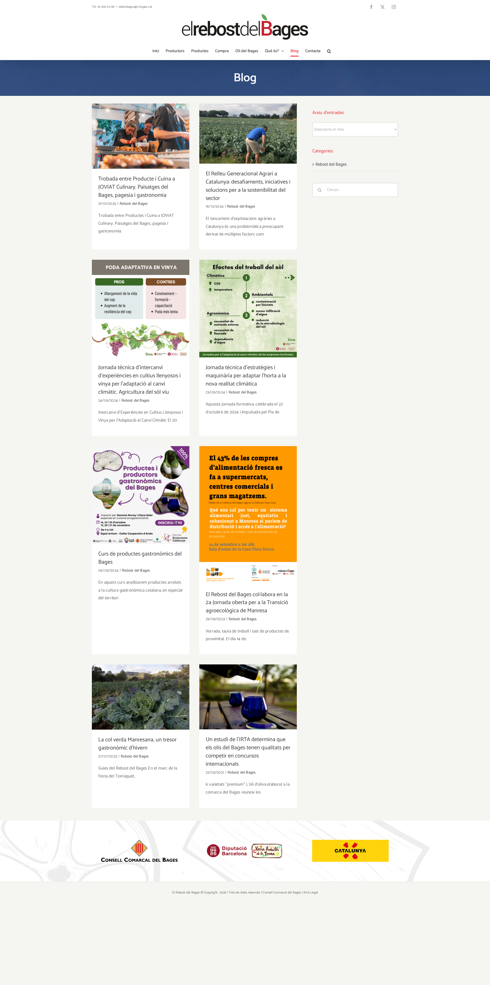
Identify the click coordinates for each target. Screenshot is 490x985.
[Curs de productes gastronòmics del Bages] (140, 495)
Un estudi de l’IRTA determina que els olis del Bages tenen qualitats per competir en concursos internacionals (248, 685)
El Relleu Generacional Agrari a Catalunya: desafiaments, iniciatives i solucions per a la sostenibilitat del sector (248, 122)
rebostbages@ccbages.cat (135, 6)
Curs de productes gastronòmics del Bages (141, 487)
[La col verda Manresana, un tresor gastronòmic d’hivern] (140, 697)
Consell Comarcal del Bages (282, 892)
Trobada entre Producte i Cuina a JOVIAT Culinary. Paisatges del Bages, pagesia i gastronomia (141, 125)
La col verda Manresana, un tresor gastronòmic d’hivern (141, 689)
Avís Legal (310, 892)
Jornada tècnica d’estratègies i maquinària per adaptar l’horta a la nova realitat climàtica (248, 297)
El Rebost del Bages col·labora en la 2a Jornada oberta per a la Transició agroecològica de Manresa (248, 504)
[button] (329, 51)
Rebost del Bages (134, 203)
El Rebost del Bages (186, 892)
